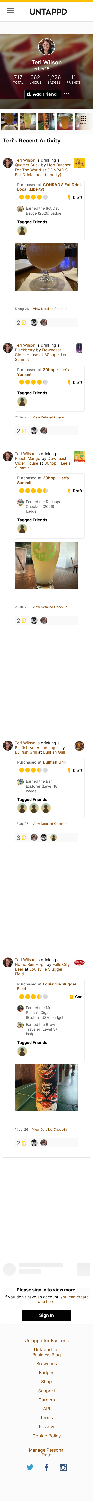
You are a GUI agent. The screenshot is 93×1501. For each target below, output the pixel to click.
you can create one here (63, 1299)
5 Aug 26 (22, 309)
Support (46, 1390)
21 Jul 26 (22, 417)
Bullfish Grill (26, 752)
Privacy (46, 1426)
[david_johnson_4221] (53, 837)
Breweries (46, 1363)
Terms (46, 1417)
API (46, 1408)
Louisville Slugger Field (38, 971)
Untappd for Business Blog (46, 1352)
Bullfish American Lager (37, 747)
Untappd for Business (47, 1340)
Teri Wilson (25, 160)
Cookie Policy (46, 1435)
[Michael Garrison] (34, 322)
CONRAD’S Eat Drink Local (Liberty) (41, 172)
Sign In (46, 1315)
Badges (46, 1372)
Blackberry (25, 349)
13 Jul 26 (22, 824)
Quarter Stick (27, 164)
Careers (46, 1399)
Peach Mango (27, 458)
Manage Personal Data (46, 1452)
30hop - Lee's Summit (43, 372)
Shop (46, 1381)
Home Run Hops (30, 964)
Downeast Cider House (38, 352)
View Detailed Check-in (50, 309)
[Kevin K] (43, 322)
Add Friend (45, 94)
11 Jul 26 (21, 1129)
